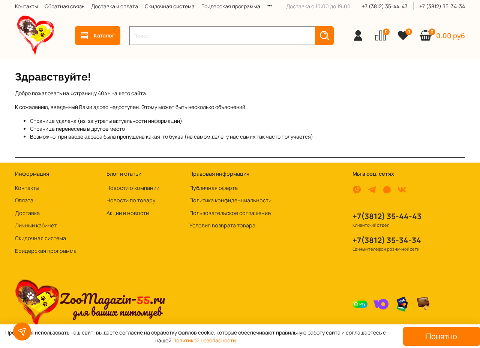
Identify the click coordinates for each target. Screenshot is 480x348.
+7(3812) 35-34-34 (386, 240)
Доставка (27, 213)
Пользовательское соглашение (230, 213)
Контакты (26, 6)
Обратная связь (64, 6)
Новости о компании (132, 187)
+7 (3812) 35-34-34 (442, 6)
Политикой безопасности (204, 340)
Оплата (24, 200)
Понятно (441, 336)
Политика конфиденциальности (230, 200)
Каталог (104, 35)
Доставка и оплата (114, 6)
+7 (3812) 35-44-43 (385, 6)
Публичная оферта (213, 187)
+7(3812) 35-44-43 (387, 216)
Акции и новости (127, 213)
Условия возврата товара (222, 225)
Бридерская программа (230, 6)
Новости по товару (131, 200)
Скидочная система (170, 6)
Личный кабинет (36, 225)
